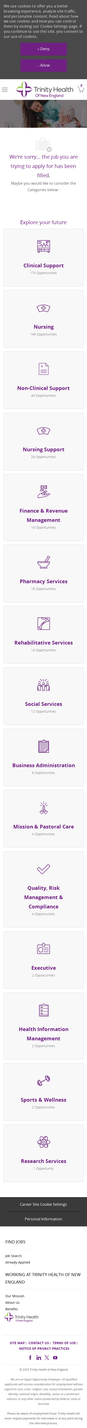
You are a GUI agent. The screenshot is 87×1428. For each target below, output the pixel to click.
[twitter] (47, 1357)
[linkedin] (38, 1357)
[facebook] (30, 1357)
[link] (44, 89)
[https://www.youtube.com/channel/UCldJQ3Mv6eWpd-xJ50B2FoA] (55, 1357)
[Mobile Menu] (5, 89)
